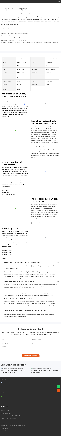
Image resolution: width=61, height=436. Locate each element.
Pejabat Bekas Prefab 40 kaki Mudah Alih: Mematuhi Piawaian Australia (44, 371)
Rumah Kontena (25, 105)
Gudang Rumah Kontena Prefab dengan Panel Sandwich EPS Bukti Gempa (13, 371)
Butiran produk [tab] (30, 55)
